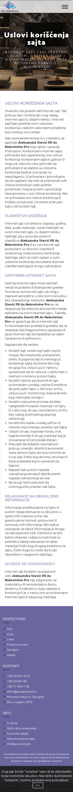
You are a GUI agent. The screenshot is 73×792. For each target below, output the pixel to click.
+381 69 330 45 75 (18, 676)
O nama (12, 723)
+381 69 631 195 (17, 681)
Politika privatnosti (19, 744)
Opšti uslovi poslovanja (21, 728)
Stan (10, 629)
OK (38, 785)
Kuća (10, 634)
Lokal (10, 639)
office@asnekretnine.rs (22, 691)
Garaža (11, 655)
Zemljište (13, 650)
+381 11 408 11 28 (18, 686)
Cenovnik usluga (17, 733)
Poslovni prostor (17, 644)
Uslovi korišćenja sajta (21, 738)
